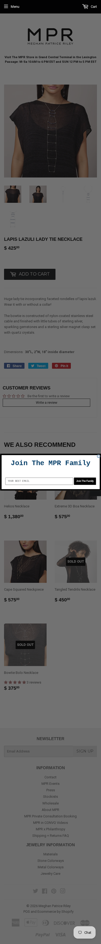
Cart (93, 7)
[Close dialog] (98, 456)
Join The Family (84, 481)
